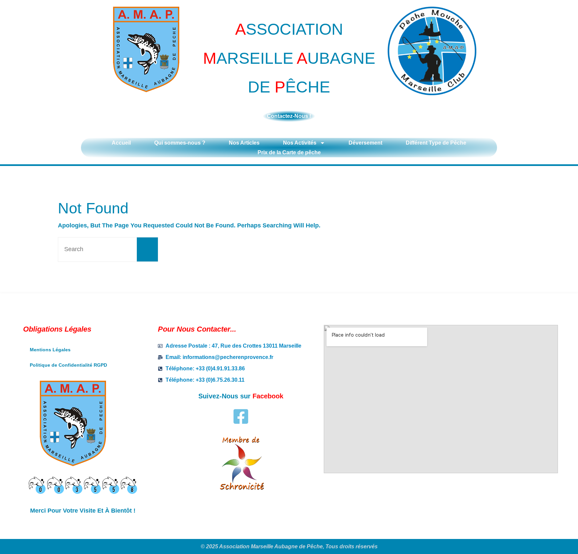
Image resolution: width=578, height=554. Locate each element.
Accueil (121, 143)
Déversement (365, 143)
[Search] (147, 249)
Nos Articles (244, 143)
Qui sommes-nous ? (179, 143)
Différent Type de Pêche (436, 143)
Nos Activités (299, 143)
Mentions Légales (50, 349)
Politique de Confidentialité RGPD (68, 365)
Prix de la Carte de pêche (289, 152)
